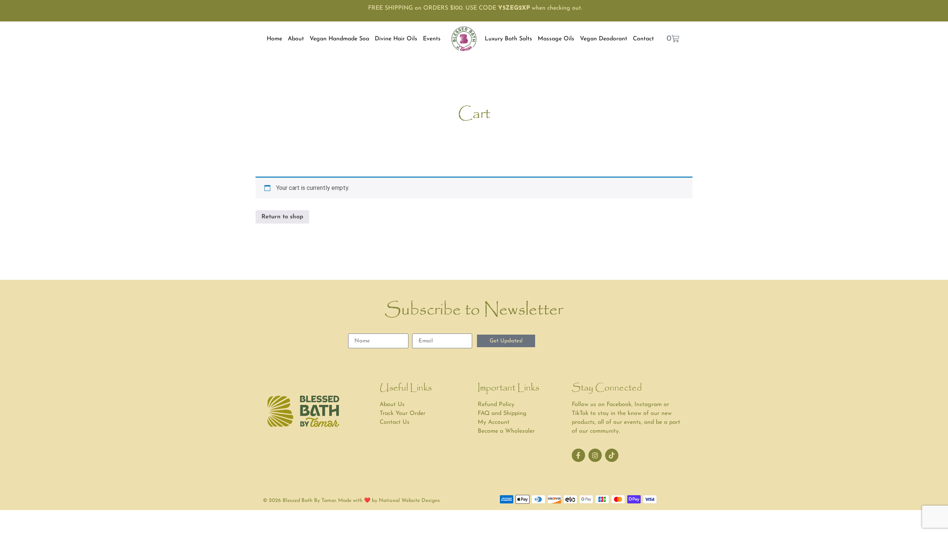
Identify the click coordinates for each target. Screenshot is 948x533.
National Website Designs (409, 500)
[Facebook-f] (578, 455)
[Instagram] (595, 455)
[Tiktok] (611, 455)
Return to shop (282, 217)
